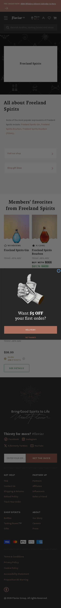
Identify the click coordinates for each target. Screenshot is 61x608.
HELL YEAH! (31, 330)
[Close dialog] (58, 270)
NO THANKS (30, 337)
